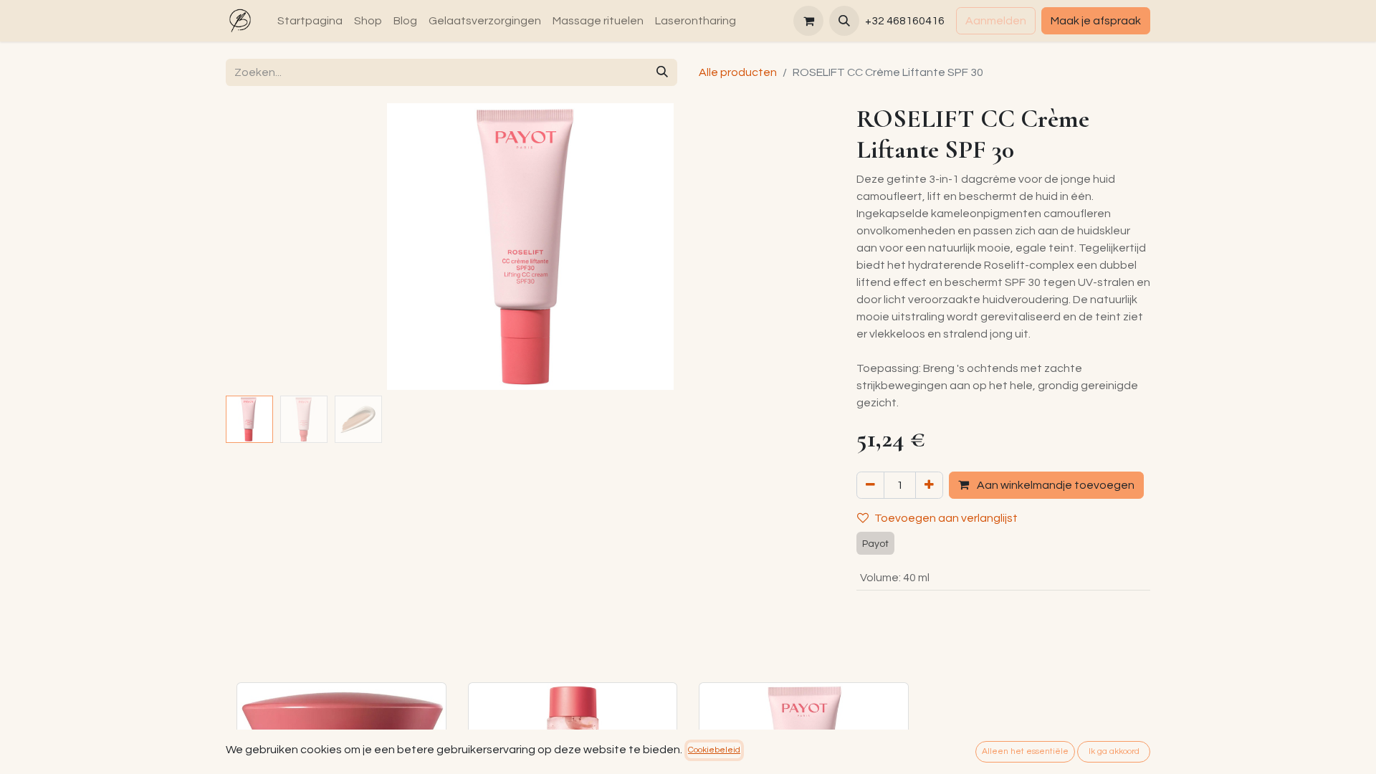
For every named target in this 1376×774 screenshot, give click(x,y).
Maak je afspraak (1096, 21)
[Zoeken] (662, 72)
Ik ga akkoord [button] (1114, 751)
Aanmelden (995, 21)
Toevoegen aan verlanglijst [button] (946, 518)
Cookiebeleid (714, 750)
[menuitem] (310, 20)
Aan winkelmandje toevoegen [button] (1054, 485)
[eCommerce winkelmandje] (808, 21)
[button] (844, 21)
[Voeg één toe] (929, 485)
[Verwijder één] (870, 485)
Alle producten (738, 72)
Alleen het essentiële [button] (1025, 751)
